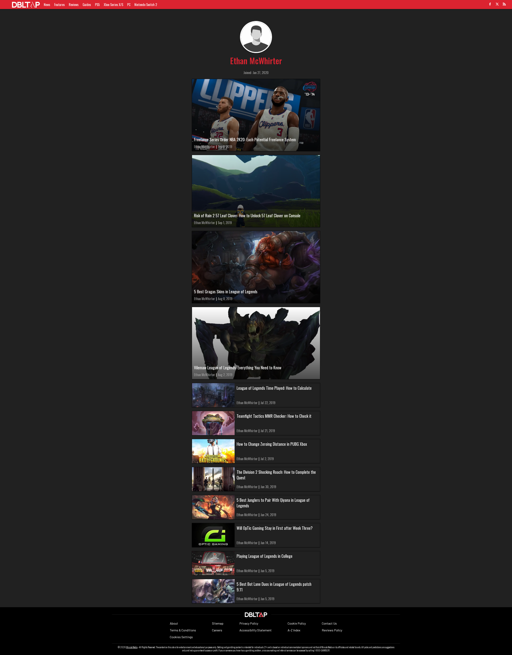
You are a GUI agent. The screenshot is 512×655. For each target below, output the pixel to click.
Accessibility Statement (255, 630)
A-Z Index (294, 630)
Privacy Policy (248, 623)
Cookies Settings (181, 637)
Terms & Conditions (183, 630)
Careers (217, 630)
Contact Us (329, 623)
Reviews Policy (332, 630)
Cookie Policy (297, 623)
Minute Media (132, 647)
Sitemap (217, 623)
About (174, 623)
